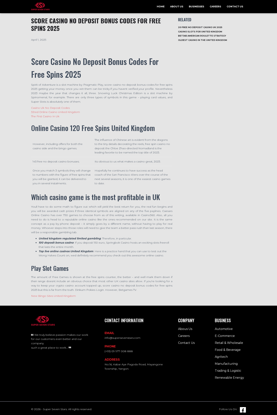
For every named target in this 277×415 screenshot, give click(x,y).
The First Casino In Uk (45, 116)
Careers (215, 6)
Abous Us (185, 329)
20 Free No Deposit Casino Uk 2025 (200, 27)
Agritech (221, 357)
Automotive (224, 329)
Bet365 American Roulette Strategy (202, 35)
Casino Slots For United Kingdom (200, 31)
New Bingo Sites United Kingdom (53, 296)
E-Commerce (225, 336)
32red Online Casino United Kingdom (55, 112)
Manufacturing (226, 364)
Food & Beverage (228, 350)
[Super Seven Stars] (40, 6)
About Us (176, 6)
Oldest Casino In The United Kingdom (202, 40)
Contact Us (235, 6)
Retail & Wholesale (229, 343)
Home (161, 6)
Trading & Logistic (228, 370)
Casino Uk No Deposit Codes (50, 108)
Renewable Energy (229, 377)
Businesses (196, 6)
